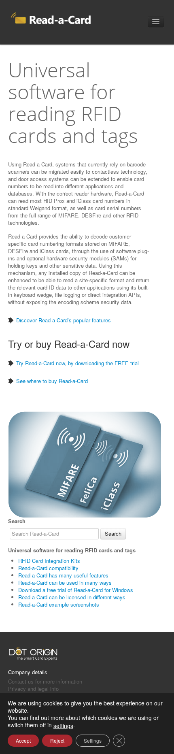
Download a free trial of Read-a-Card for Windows (75, 590)
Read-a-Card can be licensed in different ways (71, 597)
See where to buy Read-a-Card (52, 381)
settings (63, 725)
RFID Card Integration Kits (49, 560)
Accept (23, 740)
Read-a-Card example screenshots (58, 604)
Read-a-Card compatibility (48, 568)
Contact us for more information (45, 681)
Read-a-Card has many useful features (63, 575)
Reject (57, 740)
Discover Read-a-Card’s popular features (63, 320)
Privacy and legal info (33, 688)
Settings (93, 740)
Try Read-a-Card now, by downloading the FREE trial (77, 363)
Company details (27, 672)
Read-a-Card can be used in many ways (65, 582)
